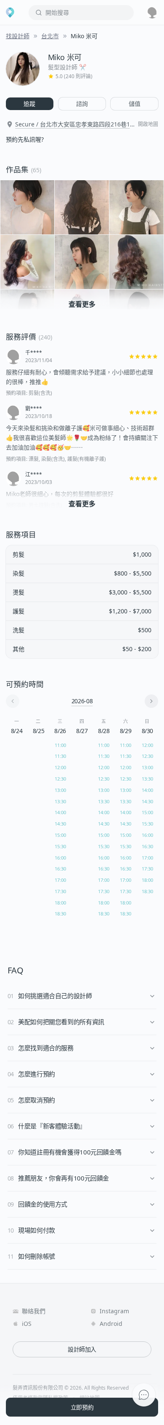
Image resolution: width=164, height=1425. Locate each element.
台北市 (50, 36)
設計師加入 (82, 1349)
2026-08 (82, 701)
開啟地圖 (148, 124)
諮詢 (82, 104)
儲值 (134, 104)
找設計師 (17, 36)
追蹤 (29, 104)
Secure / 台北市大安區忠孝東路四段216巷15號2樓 (74, 124)
